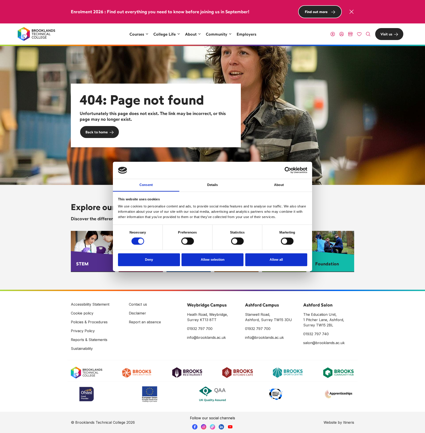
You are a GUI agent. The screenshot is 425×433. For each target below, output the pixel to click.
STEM (82, 263)
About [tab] (279, 185)
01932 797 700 (199, 328)
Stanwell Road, (257, 314)
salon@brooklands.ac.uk (324, 343)
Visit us (386, 34)
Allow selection (212, 259)
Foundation (327, 263)
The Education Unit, (320, 314)
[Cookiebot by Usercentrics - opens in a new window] (288, 170)
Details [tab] (212, 185)
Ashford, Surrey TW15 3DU (268, 320)
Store (350, 34)
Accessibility (332, 34)
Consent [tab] (146, 185)
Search (368, 34)
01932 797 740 (316, 334)
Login (341, 34)
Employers (246, 34)
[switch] (187, 241)
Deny (149, 259)
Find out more (316, 12)
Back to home (96, 132)
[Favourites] (359, 34)
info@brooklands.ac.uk (206, 337)
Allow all (276, 259)
